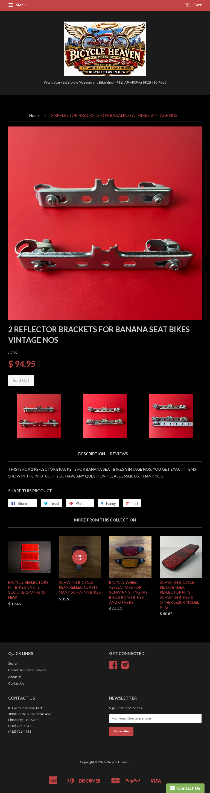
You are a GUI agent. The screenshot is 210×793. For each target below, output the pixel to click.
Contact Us (16, 683)
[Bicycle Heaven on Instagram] (125, 667)
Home (34, 115)
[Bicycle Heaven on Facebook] (113, 667)
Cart (197, 4)
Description (91, 453)
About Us (15, 677)
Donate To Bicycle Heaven (27, 670)
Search (13, 663)
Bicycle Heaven (118, 762)
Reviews (119, 453)
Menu (20, 4)
